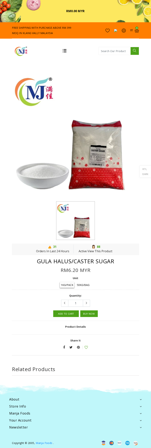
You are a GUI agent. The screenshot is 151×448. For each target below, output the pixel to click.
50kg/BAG (83, 285)
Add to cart (66, 313)
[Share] (64, 347)
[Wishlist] (84, 348)
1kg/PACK (67, 285)
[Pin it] (78, 347)
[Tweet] (71, 347)
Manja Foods (44, 443)
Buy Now (89, 313)
